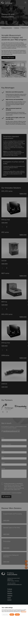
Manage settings (5, 614)
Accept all (17, 614)
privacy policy (24, 611)
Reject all (11, 614)
